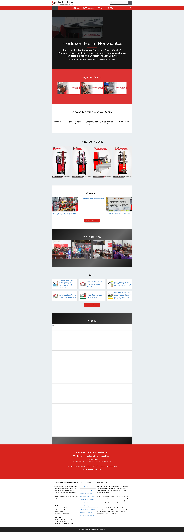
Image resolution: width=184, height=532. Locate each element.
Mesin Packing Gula (86, 493)
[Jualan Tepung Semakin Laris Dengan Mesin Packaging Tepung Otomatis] (83, 296)
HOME (55, 8)
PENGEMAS (76, 8)
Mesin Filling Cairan (86, 512)
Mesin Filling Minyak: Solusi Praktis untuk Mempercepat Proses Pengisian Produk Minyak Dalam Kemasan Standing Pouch (122, 296)
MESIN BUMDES (121, 8)
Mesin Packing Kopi (86, 490)
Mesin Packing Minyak (87, 496)
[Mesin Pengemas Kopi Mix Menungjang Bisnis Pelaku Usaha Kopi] (65, 204)
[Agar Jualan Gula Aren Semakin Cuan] (119, 204)
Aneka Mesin (65, 2)
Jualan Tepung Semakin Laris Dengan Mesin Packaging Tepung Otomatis (95, 295)
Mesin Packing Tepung (87, 509)
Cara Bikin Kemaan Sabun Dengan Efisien (92, 198)
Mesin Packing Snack (87, 502)
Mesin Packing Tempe (87, 515)
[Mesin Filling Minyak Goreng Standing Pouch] (102, 162)
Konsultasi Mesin (92, 220)
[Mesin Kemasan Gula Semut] (81, 162)
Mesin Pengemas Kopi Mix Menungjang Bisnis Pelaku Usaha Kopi (64, 214)
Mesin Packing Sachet (87, 487)
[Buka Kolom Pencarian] (130, 8)
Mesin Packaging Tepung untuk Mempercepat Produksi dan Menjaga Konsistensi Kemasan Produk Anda (66, 284)
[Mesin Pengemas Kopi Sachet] (122, 162)
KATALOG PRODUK (65, 8)
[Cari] (130, 3)
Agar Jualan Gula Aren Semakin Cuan (119, 213)
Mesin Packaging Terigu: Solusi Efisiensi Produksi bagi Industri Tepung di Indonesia (122, 284)
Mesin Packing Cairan (87, 506)
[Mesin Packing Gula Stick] (61, 162)
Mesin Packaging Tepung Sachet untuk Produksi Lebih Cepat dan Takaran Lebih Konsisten (95, 284)
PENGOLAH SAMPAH (88, 8)
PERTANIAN (111, 8)
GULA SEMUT (101, 8)
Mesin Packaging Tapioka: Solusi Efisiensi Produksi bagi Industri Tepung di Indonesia (67, 295)
